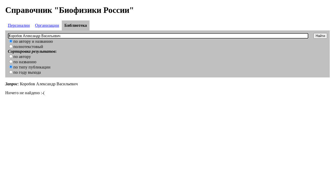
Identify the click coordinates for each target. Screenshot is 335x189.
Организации (47, 25)
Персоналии (19, 25)
